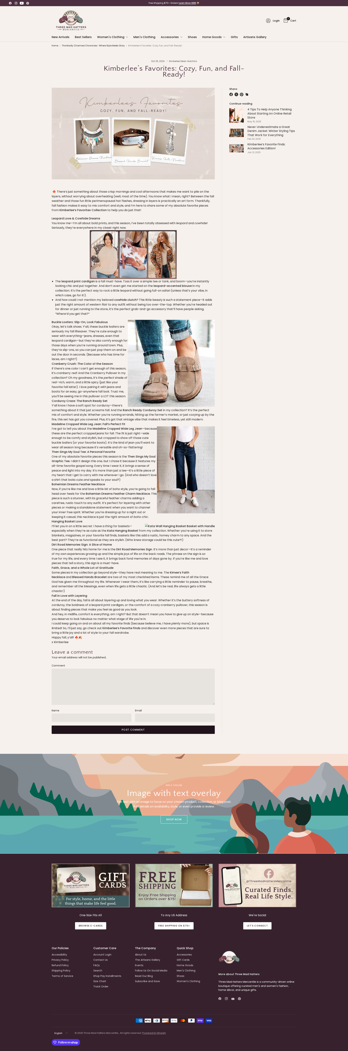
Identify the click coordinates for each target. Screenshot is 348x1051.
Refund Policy (60, 965)
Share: (233, 89)
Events (139, 965)
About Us (140, 954)
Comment (58, 665)
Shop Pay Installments (107, 976)
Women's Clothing (188, 981)
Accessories (184, 954)
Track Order (100, 986)
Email (138, 710)
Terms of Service (62, 976)
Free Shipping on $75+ (174, 925)
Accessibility (59, 954)
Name (55, 710)
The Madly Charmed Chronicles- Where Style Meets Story (93, 46)
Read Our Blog (144, 976)
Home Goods (185, 965)
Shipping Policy (61, 970)
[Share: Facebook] (231, 94)
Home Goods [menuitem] (212, 37)
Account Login (102, 954)
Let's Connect (257, 925)
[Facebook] (10, 3)
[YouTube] (22, 3)
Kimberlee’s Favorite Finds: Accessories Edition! (266, 146)
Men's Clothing (186, 970)
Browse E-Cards (91, 925)
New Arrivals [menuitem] (60, 37)
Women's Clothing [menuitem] (110, 37)
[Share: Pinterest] (242, 94)
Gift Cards (183, 960)
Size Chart (99, 981)
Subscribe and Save (147, 981)
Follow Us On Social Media (151, 970)
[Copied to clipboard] (247, 94)
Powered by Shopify (154, 1033)
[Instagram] (16, 3)
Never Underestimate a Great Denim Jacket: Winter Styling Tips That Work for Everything (271, 131)
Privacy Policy (60, 960)
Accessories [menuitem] (170, 37)
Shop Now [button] (174, 819)
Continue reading (240, 103)
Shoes (180, 976)
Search (97, 970)
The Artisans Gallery (147, 960)
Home (55, 46)
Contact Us (100, 960)
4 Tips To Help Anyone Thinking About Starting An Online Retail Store (269, 113)
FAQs (96, 965)
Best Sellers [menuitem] (83, 37)
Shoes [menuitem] (192, 37)
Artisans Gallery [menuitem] (254, 37)
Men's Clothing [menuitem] (144, 37)
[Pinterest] (27, 3)
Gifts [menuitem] (234, 37)
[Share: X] (237, 94)
